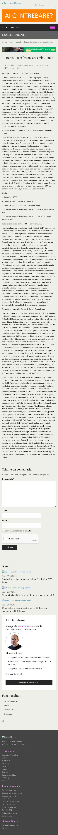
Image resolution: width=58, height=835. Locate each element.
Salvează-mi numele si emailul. (18, 531)
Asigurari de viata (9, 813)
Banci (4, 758)
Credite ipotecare (9, 790)
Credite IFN (7, 810)
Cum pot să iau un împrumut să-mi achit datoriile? (29, 657)
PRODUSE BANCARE (13, 35)
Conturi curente (8, 804)
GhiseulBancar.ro (14, 629)
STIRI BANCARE (11, 27)
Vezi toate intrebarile (14, 674)
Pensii (4, 766)
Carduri (5, 772)
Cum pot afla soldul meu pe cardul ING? (25, 669)
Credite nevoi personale (12, 793)
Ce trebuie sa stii (11, 701)
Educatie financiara (10, 755)
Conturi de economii (10, 802)
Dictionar (8, 714)
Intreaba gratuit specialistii (29, 682)
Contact (5, 828)
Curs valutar (9, 710)
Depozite (6, 799)
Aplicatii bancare (9, 807)
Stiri (3, 576)
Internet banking (9, 775)
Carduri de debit (9, 796)
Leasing (5, 763)
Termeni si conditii (10, 825)
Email (5, 520)
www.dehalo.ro (18, 744)
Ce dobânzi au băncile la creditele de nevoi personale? (28, 595)
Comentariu (8, 479)
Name (5, 510)
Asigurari (6, 761)
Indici (6, 706)
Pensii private (7, 816)
